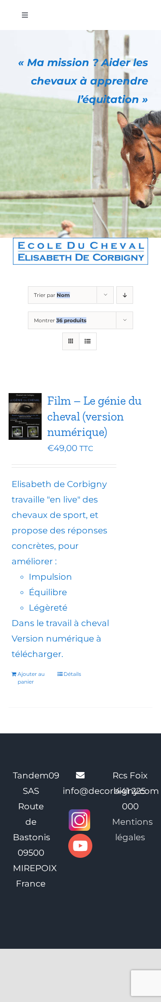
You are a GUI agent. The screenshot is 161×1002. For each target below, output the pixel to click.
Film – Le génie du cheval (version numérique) (94, 416)
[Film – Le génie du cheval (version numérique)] (25, 416)
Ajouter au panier (31, 678)
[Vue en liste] (87, 341)
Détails (72, 674)
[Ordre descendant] (124, 295)
